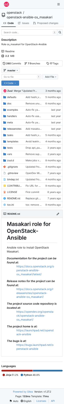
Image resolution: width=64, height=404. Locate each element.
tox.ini (10, 204)
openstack (14, 12)
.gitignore (12, 166)
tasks (10, 135)
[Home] (6, 4)
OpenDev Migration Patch (40, 173)
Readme (10, 51)
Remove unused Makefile (40, 103)
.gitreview (12, 173)
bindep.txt (13, 179)
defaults (11, 97)
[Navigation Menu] (58, 4)
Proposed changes (47, 23)
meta (10, 122)
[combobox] (21, 76)
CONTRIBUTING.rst (14, 185)
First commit (32, 192)
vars (9, 154)
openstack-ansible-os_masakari (29, 17)
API (53, 400)
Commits (13, 63)
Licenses (41, 400)
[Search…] (60, 32)
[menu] (13, 401)
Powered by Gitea (23, 391)
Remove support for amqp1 (41, 154)
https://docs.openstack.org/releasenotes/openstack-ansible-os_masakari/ (34, 293)
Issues (25, 23)
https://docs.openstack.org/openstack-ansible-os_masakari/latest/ (35, 270)
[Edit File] (58, 214)
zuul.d (10, 160)
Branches (34, 63)
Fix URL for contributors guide (42, 185)
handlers (12, 116)
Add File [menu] (49, 76)
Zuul (10, 90)
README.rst (13, 198)
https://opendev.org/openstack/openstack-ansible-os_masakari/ (34, 315)
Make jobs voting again (39, 160)
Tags (54, 63)
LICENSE (12, 192)
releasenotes (14, 128)
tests (10, 147)
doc (9, 103)
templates (12, 141)
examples (12, 109)
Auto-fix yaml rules (36, 109)
